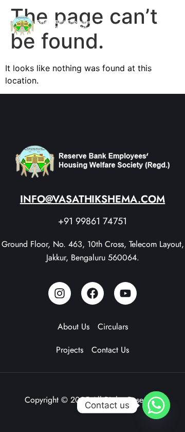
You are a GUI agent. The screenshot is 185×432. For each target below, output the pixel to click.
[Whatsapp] (156, 405)
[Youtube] (125, 293)
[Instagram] (59, 293)
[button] (164, 25)
